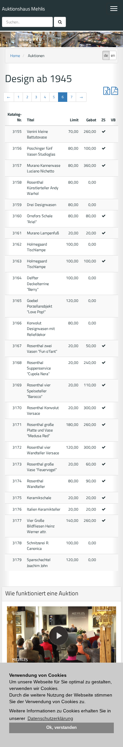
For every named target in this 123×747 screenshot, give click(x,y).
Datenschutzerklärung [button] (50, 718)
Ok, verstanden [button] (61, 727)
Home (15, 55)
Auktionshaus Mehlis (23, 9)
